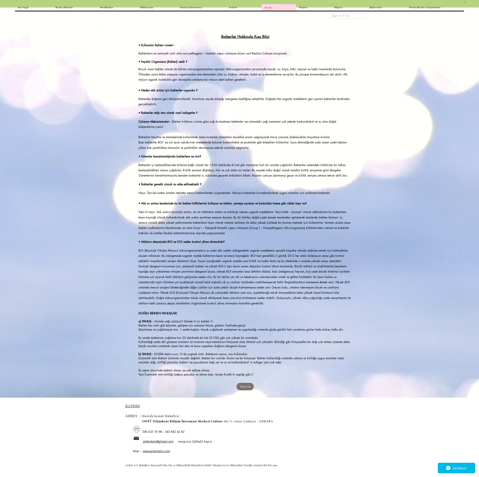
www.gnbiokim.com (156, 451)
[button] (464, 2)
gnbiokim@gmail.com (158, 441)
